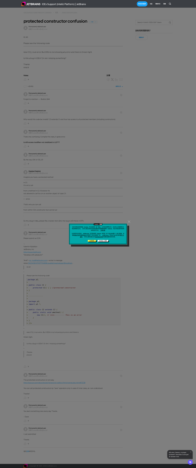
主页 (30, 4)
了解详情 (102, 230)
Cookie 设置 (103, 241)
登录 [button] (164, 4)
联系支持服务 (142, 4)
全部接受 (91, 241)
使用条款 (83, 235)
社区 (151, 4)
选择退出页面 (99, 237)
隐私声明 (77, 235)
